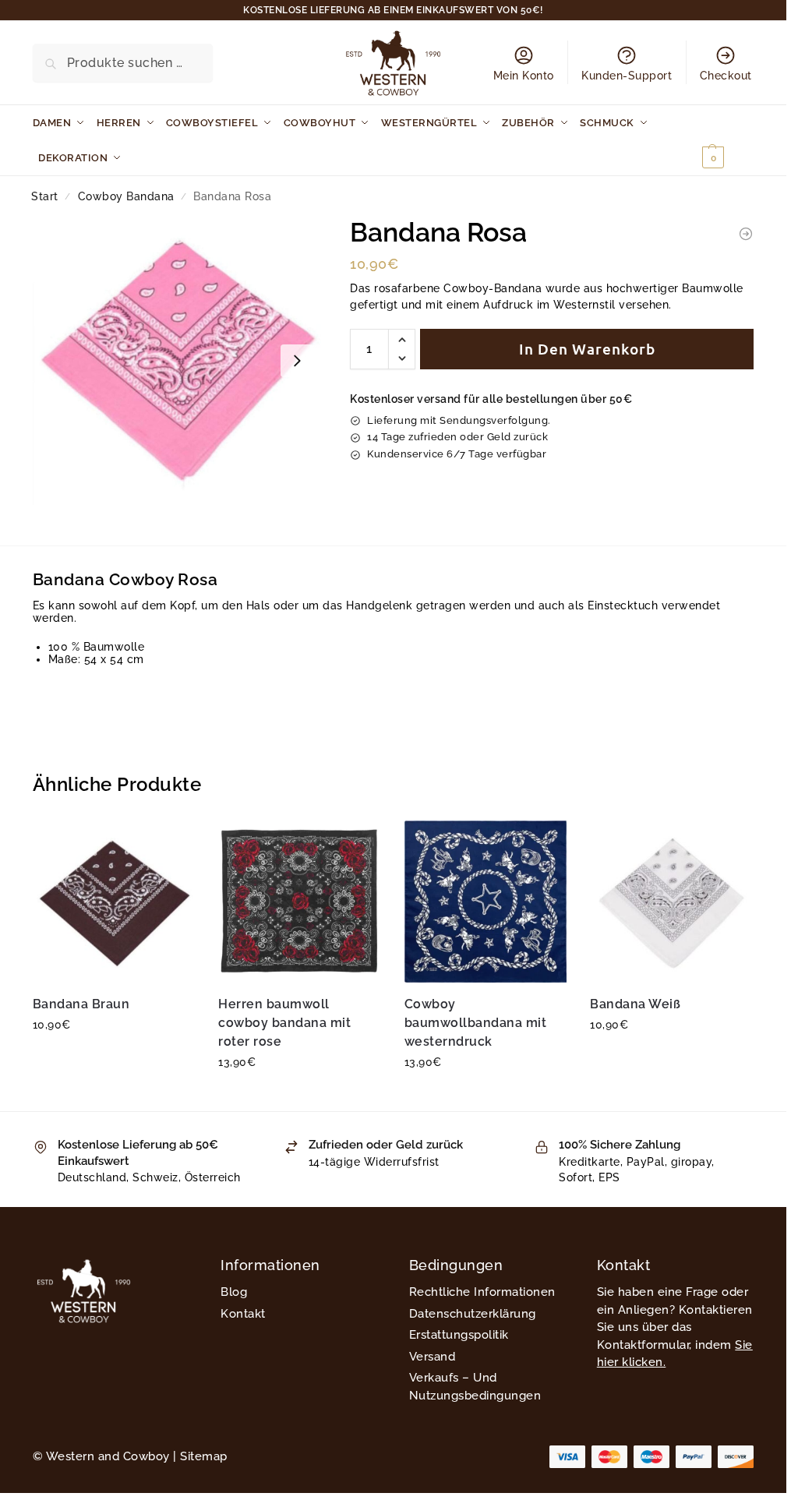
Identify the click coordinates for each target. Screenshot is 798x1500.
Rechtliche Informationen (482, 1292)
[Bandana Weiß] (671, 902)
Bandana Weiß (635, 1004)
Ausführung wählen (485, 1095)
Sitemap (204, 1456)
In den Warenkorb (587, 348)
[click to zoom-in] (177, 361)
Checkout (726, 75)
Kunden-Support (626, 75)
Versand (432, 1357)
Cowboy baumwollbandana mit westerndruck (475, 1023)
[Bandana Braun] (114, 902)
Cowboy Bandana (126, 196)
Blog (234, 1292)
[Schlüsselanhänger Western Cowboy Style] (746, 234)
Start (44, 196)
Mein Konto (523, 75)
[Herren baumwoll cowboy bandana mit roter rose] (299, 902)
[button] (726, 140)
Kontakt (243, 1314)
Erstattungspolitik (459, 1335)
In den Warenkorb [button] (113, 1058)
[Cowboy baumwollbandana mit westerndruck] (485, 902)
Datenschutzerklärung (472, 1314)
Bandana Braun (81, 1004)
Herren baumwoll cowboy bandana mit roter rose (284, 1023)
